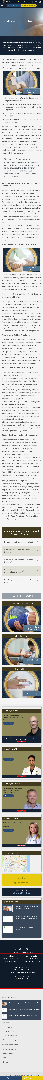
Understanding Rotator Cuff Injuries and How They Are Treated (27, 907)
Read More (8, 723)
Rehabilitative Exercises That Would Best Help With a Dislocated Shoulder (26, 918)
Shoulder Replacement (10, 1036)
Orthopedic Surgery (9, 1040)
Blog (4, 1058)
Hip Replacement (8, 1031)
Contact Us (6, 1062)
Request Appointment (10, 1049)
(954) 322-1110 (16, 5)
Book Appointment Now (29, 5)
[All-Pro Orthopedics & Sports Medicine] (7, 2)
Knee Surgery (7, 1027)
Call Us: (11, 1078)
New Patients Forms (10, 1053)
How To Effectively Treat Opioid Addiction (24, 928)
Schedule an (21, 880)
